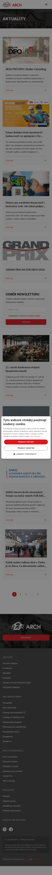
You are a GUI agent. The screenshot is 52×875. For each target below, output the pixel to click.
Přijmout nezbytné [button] (26, 448)
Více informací (35, 436)
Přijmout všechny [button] (26, 442)
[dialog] (26, 437)
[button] (26, 454)
